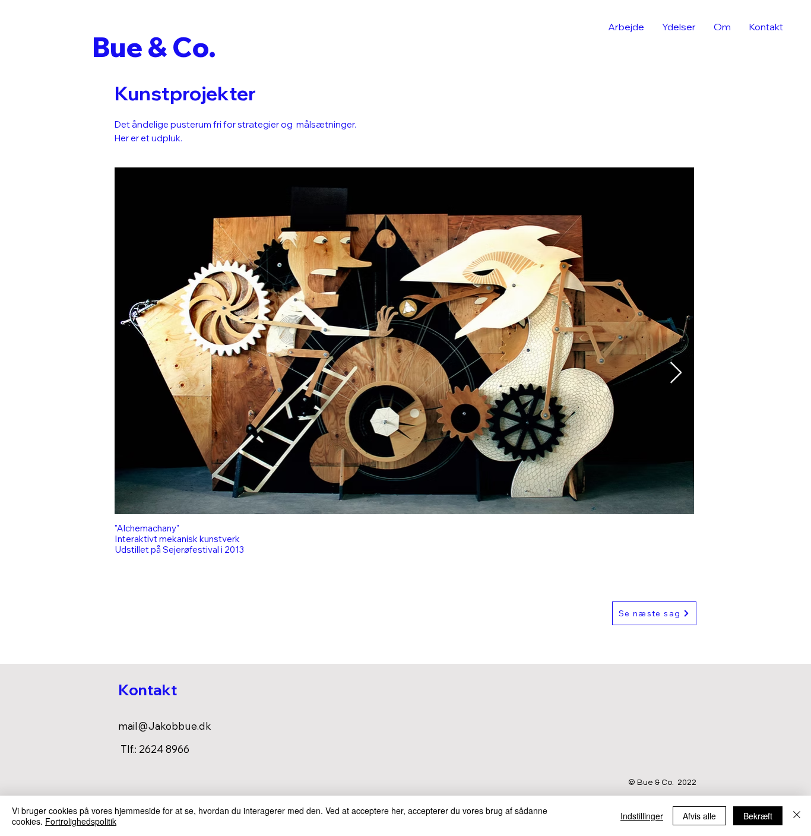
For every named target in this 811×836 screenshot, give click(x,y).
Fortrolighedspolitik (80, 821)
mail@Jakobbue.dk (164, 726)
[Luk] (797, 815)
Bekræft (757, 816)
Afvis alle (699, 816)
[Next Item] (676, 373)
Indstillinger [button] (641, 816)
